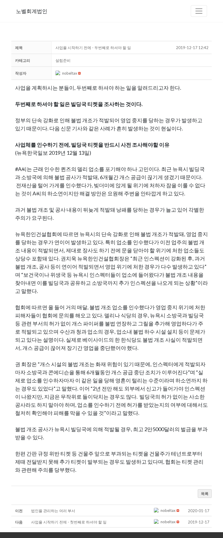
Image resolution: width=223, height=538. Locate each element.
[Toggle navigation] (199, 11)
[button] (58, 73)
